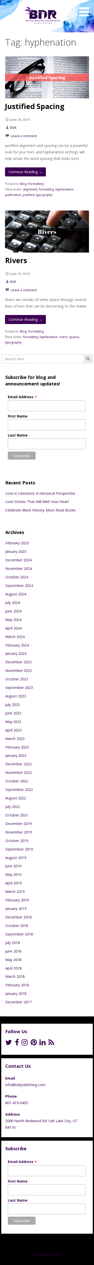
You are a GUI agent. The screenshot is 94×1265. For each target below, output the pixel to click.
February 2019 (17, 900)
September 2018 (19, 934)
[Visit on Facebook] (17, 1043)
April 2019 (13, 883)
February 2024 (17, 645)
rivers (63, 337)
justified (28, 195)
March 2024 (15, 636)
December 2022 (18, 764)
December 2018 (18, 917)
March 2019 (15, 891)
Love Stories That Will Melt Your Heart (37, 501)
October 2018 (16, 925)
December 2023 (18, 662)
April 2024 (13, 628)
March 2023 (15, 738)
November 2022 (18, 772)
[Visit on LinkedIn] (42, 1043)
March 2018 (15, 976)
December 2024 (18, 560)
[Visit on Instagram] (25, 1043)
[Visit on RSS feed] (51, 1043)
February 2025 (17, 543)
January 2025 (15, 551)
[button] (86, 9)
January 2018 (15, 993)
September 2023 (19, 687)
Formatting (36, 184)
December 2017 (18, 1002)
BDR (13, 127)
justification (13, 195)
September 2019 (19, 849)
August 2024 (15, 594)
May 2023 (13, 721)
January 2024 (15, 653)
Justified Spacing (34, 106)
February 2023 (17, 747)
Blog (23, 184)
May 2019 (13, 874)
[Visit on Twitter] (8, 1043)
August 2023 (15, 696)
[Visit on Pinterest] (34, 1043)
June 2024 (13, 611)
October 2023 (16, 679)
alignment (30, 189)
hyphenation (64, 189)
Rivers (16, 260)
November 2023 (18, 670)
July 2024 (12, 602)
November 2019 (18, 832)
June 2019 (13, 866)
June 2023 (13, 713)
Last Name (18, 435)
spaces (74, 337)
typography (44, 195)
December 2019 (18, 823)
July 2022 (12, 806)
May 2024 (13, 619)
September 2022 (19, 789)
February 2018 (17, 985)
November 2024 (18, 568)
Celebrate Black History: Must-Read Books (40, 510)
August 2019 (15, 857)
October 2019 (16, 840)
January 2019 (15, 908)
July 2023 (12, 704)
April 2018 (13, 968)
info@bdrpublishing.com (25, 1084)
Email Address (22, 397)
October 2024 (16, 577)
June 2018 (13, 951)
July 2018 (12, 942)
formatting (46, 189)
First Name (18, 416)
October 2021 (16, 815)
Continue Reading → (25, 171)
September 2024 (19, 585)
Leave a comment (24, 136)
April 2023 (13, 730)
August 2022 (15, 798)
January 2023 (15, 755)
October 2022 (16, 781)
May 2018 (13, 959)
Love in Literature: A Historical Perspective (40, 493)
